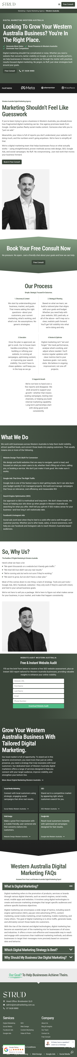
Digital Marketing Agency (36, 11)
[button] (59, 4)
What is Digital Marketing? (21, 886)
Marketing (21, 11)
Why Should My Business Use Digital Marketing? (35, 957)
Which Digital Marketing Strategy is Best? (30, 950)
